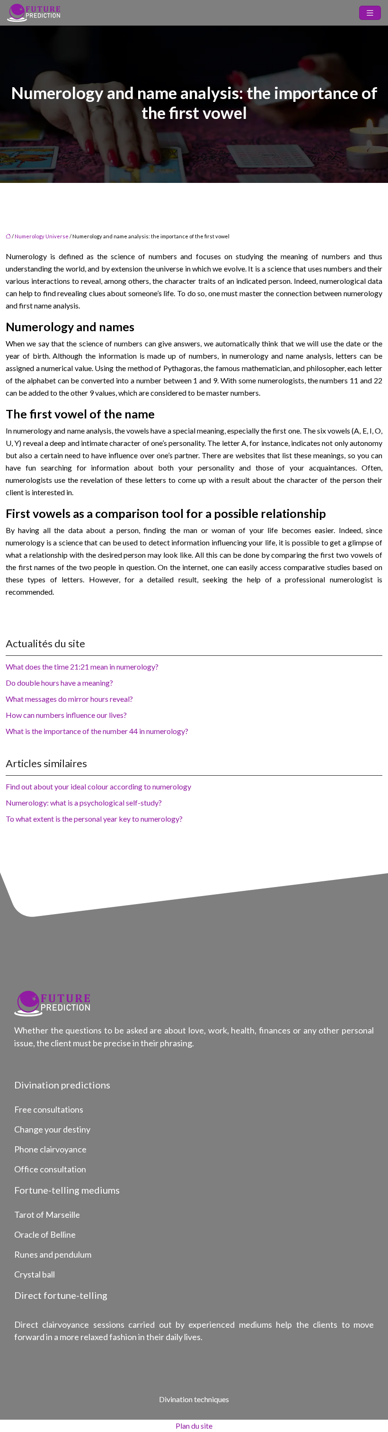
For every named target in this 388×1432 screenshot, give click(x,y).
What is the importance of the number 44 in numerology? (97, 730)
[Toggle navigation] (370, 13)
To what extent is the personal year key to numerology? (94, 818)
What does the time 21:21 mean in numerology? (82, 666)
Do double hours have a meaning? (59, 682)
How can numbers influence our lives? (66, 714)
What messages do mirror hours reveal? (69, 698)
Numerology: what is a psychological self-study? (84, 802)
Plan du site (194, 1425)
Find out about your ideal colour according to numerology (98, 786)
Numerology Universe (42, 236)
